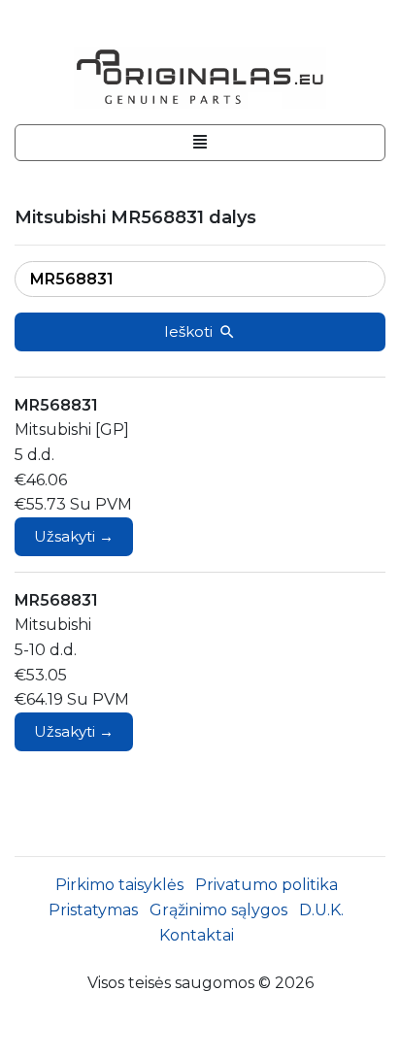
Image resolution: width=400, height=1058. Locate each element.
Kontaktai (196, 935)
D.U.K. (321, 910)
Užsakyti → (74, 536)
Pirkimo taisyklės (119, 885)
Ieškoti (188, 331)
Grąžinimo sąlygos (218, 910)
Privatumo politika (266, 885)
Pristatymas (93, 910)
